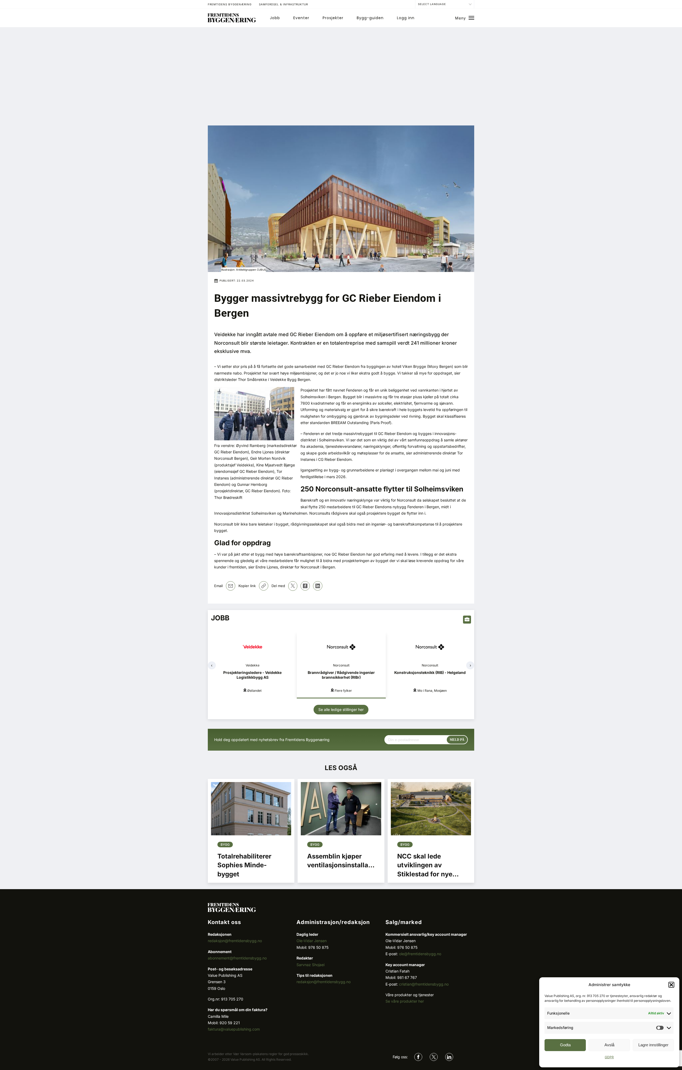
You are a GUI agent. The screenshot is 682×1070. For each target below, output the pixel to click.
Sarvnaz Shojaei (310, 964)
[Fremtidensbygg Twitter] (434, 1057)
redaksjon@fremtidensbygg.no (235, 940)
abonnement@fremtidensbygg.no (237, 958)
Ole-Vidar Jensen (312, 940)
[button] (671, 984)
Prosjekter (333, 18)
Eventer (301, 18)
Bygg (225, 845)
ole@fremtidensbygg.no (420, 953)
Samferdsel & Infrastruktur (283, 4)
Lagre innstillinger (653, 1045)
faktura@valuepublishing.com (234, 1029)
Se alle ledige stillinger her (341, 709)
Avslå (609, 1045)
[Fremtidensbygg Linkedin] (449, 1057)
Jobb (275, 18)
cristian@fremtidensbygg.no (424, 984)
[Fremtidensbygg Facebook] (418, 1057)
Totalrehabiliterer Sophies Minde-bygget (244, 865)
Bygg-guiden (370, 18)
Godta (565, 1045)
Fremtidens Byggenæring (229, 4)
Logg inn (406, 18)
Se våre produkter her (404, 1001)
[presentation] (212, 665)
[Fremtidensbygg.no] (232, 21)
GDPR (609, 1057)
